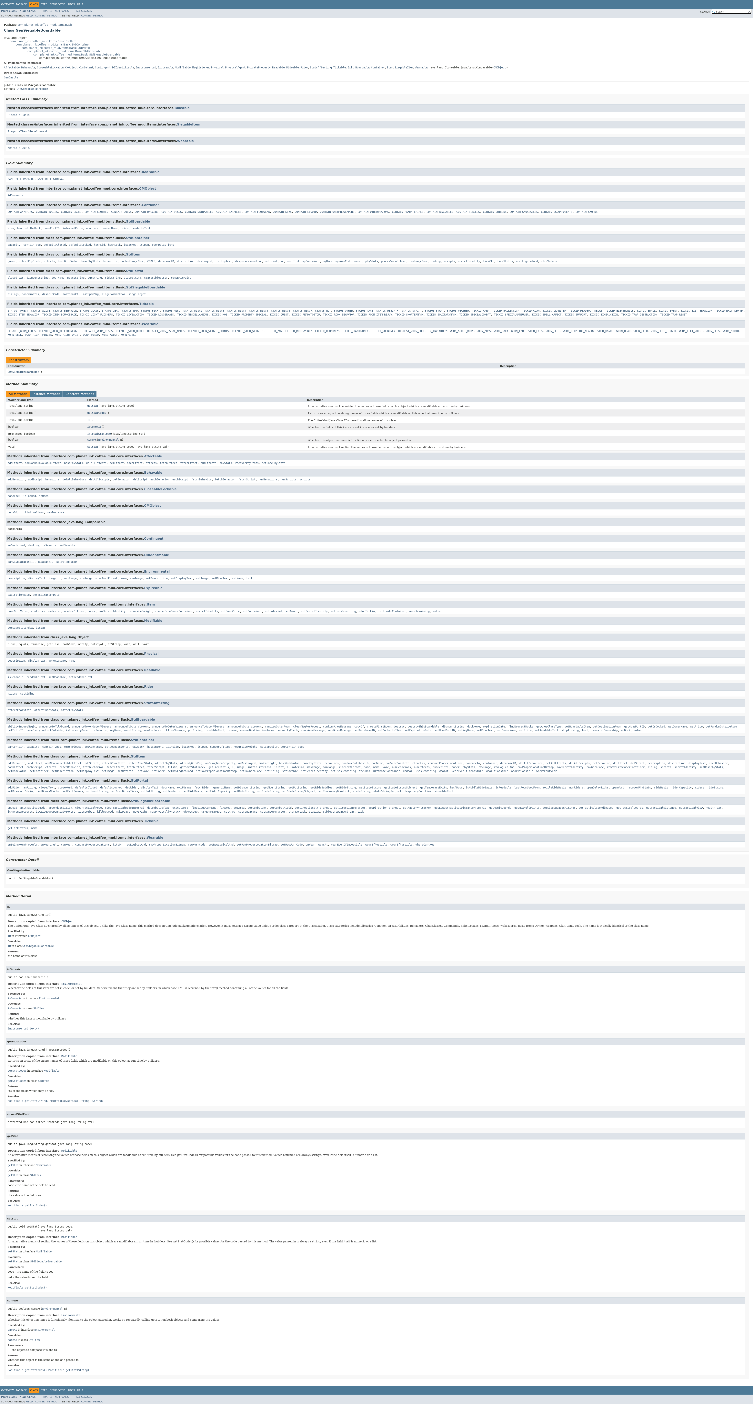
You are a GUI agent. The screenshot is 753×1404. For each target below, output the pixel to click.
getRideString (346, 787)
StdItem (133, 254)
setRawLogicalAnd (180, 771)
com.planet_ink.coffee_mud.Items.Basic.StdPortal (56, 47)
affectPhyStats (30, 261)
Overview (7, 4)
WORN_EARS (518, 331)
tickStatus (505, 261)
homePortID (51, 228)
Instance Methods (46, 394)
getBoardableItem (577, 726)
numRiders (576, 787)
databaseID (166, 261)
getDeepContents (116, 746)
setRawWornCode (251, 771)
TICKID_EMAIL (646, 310)
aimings (13, 294)
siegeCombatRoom (113, 294)
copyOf (12, 512)
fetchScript (247, 479)
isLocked (130, 244)
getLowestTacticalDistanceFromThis (460, 807)
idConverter (16, 195)
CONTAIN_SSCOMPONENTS (556, 211)
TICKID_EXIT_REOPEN (729, 310)
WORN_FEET (553, 331)
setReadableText (80, 677)
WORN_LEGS (713, 331)
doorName (58, 277)
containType (32, 244)
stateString (132, 277)
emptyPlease (72, 746)
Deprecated (57, 4)
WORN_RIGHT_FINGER (38, 334)
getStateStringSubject (400, 787)
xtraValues (549, 261)
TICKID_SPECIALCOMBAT (475, 314)
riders (699, 787)
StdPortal (134, 271)
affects (49, 261)
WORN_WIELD (128, 334)
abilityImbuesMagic (22, 726)
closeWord (65, 787)
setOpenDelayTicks (124, 791)
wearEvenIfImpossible (467, 771)
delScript (140, 479)
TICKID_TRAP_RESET (673, 314)
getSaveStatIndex (20, 627)
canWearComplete (397, 763)
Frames (48, 11)
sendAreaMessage (313, 730)
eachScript (180, 479)
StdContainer (137, 238)
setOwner (291, 611)
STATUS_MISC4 (236, 310)
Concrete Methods (79, 394)
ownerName (110, 228)
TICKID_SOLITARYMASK (441, 314)
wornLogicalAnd (527, 261)
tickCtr (488, 261)
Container (378, 67)
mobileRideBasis (554, 787)
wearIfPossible (497, 771)
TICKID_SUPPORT (576, 314)
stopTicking (367, 611)
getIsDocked (656, 726)
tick (360, 811)
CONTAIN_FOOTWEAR (257, 211)
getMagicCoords (500, 807)
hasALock (114, 244)
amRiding (29, 787)
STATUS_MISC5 (258, 310)
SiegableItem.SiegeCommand (27, 131)
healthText (713, 807)
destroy (33, 545)
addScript (35, 479)
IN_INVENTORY (437, 331)
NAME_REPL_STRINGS (50, 178)
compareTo (473, 763)
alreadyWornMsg (191, 763)
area (11, 228)
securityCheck (287, 730)
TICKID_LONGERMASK (160, 314)
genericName (57, 660)
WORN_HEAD (623, 331)
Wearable (421, 67)
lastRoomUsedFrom (526, 787)
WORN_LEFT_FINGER (663, 331)
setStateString (268, 791)
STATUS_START (434, 310)
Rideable (292, 67)
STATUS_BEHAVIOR (65, 310)
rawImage (136, 578)
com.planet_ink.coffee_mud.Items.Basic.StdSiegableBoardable (76, 54)
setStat (92, 446)
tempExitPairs (181, 277)
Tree (44, 4)
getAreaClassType (548, 726)
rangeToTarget (211, 811)
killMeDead (105, 811)
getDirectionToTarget (349, 807)
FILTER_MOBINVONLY (298, 331)
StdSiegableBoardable (32, 88)
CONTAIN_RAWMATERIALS (407, 211)
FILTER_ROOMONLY (327, 331)
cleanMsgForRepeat (306, 726)
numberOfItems (74, 611)
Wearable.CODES (19, 147)
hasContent (155, 746)
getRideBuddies (321, 787)
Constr (40, 15)
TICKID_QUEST (279, 314)
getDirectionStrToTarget (313, 807)
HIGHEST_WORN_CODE (411, 331)
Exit (350, 67)
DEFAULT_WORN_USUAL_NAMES (166, 331)
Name (124, 578)
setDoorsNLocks (48, 791)
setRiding (27, 693)
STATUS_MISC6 (280, 310)
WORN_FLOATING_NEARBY (578, 331)
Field (29, 15)
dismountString (37, 277)
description (185, 261)
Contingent (103, 67)
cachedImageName (132, 261)
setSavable (67, 545)
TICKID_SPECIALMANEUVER (511, 314)
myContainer (311, 261)
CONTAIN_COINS (121, 211)
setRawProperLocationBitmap (216, 771)
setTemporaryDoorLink (334, 791)
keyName (115, 730)
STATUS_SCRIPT (411, 310)
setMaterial (273, 611)
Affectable (12, 67)
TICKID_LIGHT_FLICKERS (96, 314)
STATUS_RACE (364, 310)
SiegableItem (404, 67)
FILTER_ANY (274, 331)
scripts (449, 261)
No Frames (62, 11)
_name (11, 261)
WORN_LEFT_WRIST (691, 331)
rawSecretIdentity (112, 611)
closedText (15, 277)
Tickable (339, 67)
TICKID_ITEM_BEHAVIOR (23, 314)
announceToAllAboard (54, 726)
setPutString (150, 791)
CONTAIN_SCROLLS (468, 211)
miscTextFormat (106, 578)
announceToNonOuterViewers (91, 726)
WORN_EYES (535, 331)
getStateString (370, 787)
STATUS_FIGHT (150, 310)
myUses (327, 261)
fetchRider (202, 787)
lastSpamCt (70, 294)
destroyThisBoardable (423, 726)
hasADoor (456, 787)
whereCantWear (546, 771)
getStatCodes (96, 412)
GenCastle (11, 77)
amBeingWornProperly (220, 763)
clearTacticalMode (88, 807)
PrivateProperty (259, 67)
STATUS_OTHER (343, 310)
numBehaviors (268, 479)
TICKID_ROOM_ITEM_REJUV (374, 314)
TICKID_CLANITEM (554, 310)
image (52, 578)
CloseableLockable (50, 67)
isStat (40, 627)
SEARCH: (705, 11)
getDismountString (247, 787)
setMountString (97, 791)
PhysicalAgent (235, 67)
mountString (76, 277)
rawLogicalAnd (504, 767)
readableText (141, 228)
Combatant (86, 67)
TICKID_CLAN (530, 310)
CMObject (71, 67)
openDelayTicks (163, 244)
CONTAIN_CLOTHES (96, 211)
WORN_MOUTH (731, 331)
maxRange (70, 578)
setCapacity (268, 746)
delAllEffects (96, 463)
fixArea (224, 807)
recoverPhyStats (247, 463)
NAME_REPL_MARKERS (21, 178)
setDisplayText (182, 578)
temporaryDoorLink (418, 791)
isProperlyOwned (77, 730)
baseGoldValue (68, 261)
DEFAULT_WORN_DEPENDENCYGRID (60, 331)
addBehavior (16, 479)
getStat (92, 405)
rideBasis (661, 787)
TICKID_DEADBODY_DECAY (585, 310)
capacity (14, 244)
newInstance (55, 512)
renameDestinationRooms (257, 730)
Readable (278, 67)
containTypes (51, 746)
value (437, 611)
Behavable (28, 67)
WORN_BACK (501, 331)
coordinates (30, 294)
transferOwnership (604, 730)
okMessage (190, 811)
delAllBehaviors (74, 479)
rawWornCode (595, 767)
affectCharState (19, 710)
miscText (293, 261)
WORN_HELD (641, 331)
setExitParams (73, 791)
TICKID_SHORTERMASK (409, 314)
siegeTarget (137, 294)
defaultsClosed (55, 244)
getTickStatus (218, 767)
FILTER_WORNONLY (383, 331)
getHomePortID (634, 726)
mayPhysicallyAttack (165, 811)
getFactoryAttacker (417, 807)
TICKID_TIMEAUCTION (604, 314)
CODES (151, 261)
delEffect (117, 463)
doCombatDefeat (158, 807)
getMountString (274, 787)
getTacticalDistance (661, 807)
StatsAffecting (321, 67)
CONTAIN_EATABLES (228, 211)
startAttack (297, 811)
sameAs (92, 439)
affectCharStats (46, 710)
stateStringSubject (387, 791)
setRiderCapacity (217, 791)
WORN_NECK (15, 334)
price (124, 228)
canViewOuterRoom (277, 726)
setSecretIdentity (314, 611)
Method (52, 15)
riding (436, 261)
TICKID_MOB (219, 314)
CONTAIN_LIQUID (306, 211)
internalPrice (73, 228)
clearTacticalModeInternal (124, 807)
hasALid (99, 244)
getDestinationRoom (607, 726)
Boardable (362, 67)
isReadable (15, 677)
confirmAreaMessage (337, 726)
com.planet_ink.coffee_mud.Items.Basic (45, 24)
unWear (407, 771)
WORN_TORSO (91, 334)
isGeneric (94, 426)
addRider (14, 787)
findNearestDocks (520, 726)
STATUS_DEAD (110, 310)
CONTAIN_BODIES (47, 211)
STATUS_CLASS (89, 310)
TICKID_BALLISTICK (505, 310)
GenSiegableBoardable (23, 371)
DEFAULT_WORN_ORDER (130, 331)
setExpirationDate (46, 594)
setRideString (244, 791)
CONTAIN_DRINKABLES (199, 211)
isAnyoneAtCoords (20, 811)
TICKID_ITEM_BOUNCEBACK (59, 314)
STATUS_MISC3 (214, 310)
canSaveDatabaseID (21, 561)
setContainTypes (292, 746)
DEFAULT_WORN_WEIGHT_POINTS (208, 331)
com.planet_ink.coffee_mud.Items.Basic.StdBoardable (64, 51)
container (38, 611)
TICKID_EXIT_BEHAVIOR (696, 310)
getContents (93, 746)
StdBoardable (138, 221)
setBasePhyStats (273, 463)
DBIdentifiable (123, 67)
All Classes (84, 11)
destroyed (204, 261)
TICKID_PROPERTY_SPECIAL (248, 314)
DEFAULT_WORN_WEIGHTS (247, 331)
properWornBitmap (393, 261)
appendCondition (60, 807)
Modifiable (183, 67)
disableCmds (50, 294)
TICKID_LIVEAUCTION (130, 314)
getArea (239, 807)
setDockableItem (389, 730)
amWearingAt (267, 763)
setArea (229, 811)
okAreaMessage (175, 730)
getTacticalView (691, 807)
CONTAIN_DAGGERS (146, 211)
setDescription (157, 578)
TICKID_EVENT (668, 310)
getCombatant (257, 807)
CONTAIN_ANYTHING (20, 211)
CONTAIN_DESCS (171, 211)
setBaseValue (230, 611)
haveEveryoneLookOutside (44, 730)
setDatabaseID (66, 561)
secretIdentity (469, 261)
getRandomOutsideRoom (721, 726)
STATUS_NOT (323, 310)
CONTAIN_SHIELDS (495, 211)
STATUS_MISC (171, 310)
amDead (12, 807)
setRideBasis (192, 791)
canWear (377, 763)
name (72, 660)
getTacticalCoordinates (596, 807)
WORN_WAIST (109, 334)
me (282, 261)
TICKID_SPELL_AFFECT (546, 314)
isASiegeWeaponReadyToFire (55, 811)
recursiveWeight (140, 611)
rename (232, 730)
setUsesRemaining (343, 611)
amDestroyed (16, 545)
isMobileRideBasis (479, 787)
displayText (223, 261)
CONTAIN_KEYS (282, 211)
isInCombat (86, 811)
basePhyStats (90, 261)
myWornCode (343, 261)
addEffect (15, 463)
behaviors (110, 261)
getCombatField (281, 807)
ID (88, 419)
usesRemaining (419, 611)
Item (390, 67)
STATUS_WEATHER (458, 310)
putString (95, 277)
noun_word (93, 228)
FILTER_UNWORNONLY (355, 331)
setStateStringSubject (298, 791)
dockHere (473, 726)
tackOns (364, 771)
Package (21, 4)
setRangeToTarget (272, 811)
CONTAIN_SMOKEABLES (524, 211)
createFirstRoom (378, 726)
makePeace (123, 811)
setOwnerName (506, 730)
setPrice (525, 730)
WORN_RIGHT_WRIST (67, 334)
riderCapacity (681, 787)
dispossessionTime (248, 261)
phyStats (371, 261)
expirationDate (19, 594)
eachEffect (135, 463)
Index (71, 4)
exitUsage (184, 787)
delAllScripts (99, 479)
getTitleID (15, 730)
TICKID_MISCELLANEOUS (192, 314)
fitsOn (172, 767)
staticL (314, 811)
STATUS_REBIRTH (387, 310)
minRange (86, 578)
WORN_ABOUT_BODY (462, 331)
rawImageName (418, 261)
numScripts (288, 479)
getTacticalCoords (629, 807)
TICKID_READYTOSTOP (306, 314)
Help (80, 4)
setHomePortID (444, 730)
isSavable (49, 545)
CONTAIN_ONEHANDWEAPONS (337, 211)
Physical (217, 67)
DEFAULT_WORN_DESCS (99, 331)
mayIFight (140, 811)
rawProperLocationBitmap (535, 767)
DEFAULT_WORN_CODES (22, 331)
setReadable (57, 677)
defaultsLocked (80, 244)
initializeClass (32, 512)
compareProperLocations (445, 763)
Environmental (146, 67)
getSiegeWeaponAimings (559, 807)
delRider (131, 787)
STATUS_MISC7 (302, 310)
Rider (304, 67)
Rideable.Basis (19, 114)
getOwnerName (677, 726)
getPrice (696, 726)
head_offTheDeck (29, 228)
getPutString (297, 787)
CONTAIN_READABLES (440, 211)
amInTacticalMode (32, 807)
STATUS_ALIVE (40, 310)
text (249, 578)
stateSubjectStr (156, 277)
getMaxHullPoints (526, 807)
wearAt (443, 771)
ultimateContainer (392, 611)
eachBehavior (159, 479)
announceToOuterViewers (131, 726)
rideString (113, 277)
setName (237, 578)
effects (151, 463)
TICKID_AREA (480, 310)
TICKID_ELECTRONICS (619, 310)
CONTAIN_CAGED (71, 211)
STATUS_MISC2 (192, 310)
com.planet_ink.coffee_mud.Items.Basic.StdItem (43, 41)
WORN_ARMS (484, 331)
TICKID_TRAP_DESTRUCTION (639, 314)
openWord (618, 787)
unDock (625, 730)
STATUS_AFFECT (18, 310)
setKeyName (466, 730)
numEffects (208, 463)
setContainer (252, 611)
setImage (202, 578)
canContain (15, 746)
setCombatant (247, 811)
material (271, 261)
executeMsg (180, 807)
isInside (172, 746)
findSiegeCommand (203, 807)
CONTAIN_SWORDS (586, 211)
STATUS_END (130, 310)
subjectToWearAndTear (338, 811)
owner (358, 261)
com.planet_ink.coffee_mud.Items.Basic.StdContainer (53, 44)
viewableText (443, 791)
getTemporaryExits (433, 787)
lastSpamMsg (90, 294)
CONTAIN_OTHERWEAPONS (373, 211)
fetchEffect (168, 463)
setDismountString (21, 791)
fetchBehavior (201, 479)
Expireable (165, 67)
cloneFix (418, 763)
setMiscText (220, 578)
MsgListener (200, 67)
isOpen (144, 244)
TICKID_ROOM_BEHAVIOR (338, 314)
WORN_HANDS (605, 331)
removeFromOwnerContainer (174, 611)
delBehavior (121, 479)
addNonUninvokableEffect (43, 463)
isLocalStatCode (99, 433)
